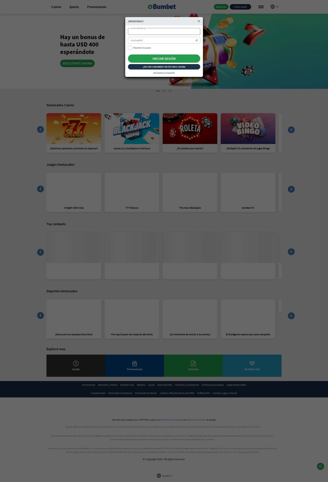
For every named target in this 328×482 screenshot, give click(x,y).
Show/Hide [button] (196, 41)
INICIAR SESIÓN (164, 58)
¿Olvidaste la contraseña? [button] (164, 73)
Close (199, 21)
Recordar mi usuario (142, 47)
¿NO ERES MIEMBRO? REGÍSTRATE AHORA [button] (164, 66)
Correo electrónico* (138, 28)
